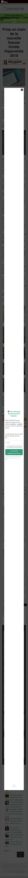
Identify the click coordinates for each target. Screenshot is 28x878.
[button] (2, 2)
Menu (6, 2)
